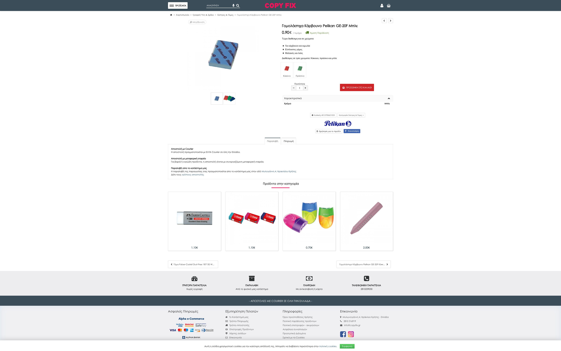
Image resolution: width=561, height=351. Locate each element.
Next (191, 54)
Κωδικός (324, 115)
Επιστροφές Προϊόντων (241, 329)
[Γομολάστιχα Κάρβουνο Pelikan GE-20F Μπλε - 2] (229, 98)
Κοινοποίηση (352, 131)
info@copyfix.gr (351, 325)
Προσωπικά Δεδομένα (294, 333)
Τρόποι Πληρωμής (239, 321)
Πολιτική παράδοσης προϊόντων (299, 321)
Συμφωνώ (347, 346)
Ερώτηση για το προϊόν (329, 131)
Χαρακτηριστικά (293, 98)
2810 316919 (350, 321)
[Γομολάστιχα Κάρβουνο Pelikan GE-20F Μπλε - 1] (217, 98)
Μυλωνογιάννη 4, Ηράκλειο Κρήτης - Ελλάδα (366, 317)
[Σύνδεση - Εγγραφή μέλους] (382, 5)
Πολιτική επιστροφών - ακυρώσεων (301, 325)
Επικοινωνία (235, 337)
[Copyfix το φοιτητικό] (280, 5)
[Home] (171, 15)
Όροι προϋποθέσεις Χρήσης (298, 317)
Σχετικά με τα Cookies (294, 337)
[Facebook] (343, 334)
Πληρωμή (289, 141)
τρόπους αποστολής (193, 174)
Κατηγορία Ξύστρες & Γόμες (351, 115)
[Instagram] (351, 334)
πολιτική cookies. (328, 346)
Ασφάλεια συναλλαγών (295, 329)
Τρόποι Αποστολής (239, 325)
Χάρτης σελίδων (237, 333)
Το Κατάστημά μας (239, 317)
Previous (187, 54)
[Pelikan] (338, 123)
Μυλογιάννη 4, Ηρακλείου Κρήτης (279, 171)
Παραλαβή (272, 141)
